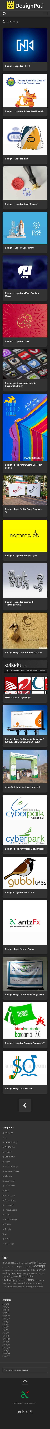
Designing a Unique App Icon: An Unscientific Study (20, 384)
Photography (10, 1195)
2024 (5, 1310)
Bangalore (34, 1262)
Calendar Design (11, 1142)
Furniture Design (11, 1166)
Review (8, 1215)
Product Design (11, 1210)
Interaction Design (12, 1171)
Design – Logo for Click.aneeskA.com (23, 652)
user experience (16, 1287)
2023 (5, 1313)
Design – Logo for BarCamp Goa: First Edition (23, 466)
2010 (5, 1350)
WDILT (7, 1239)
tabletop (39, 1283)
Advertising (18, 1263)
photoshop (26, 1280)
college (18, 1266)
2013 (5, 1342)
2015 (5, 1336)
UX (6, 1234)
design (39, 1266)
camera (5, 1267)
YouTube (40, 1287)
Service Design (11, 1220)
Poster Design (10, 1200)
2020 (5, 1322)
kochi (4, 1274)
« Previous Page (25, 1105)
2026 (5, 1304)
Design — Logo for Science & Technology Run (19, 603)
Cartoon (8, 1152)
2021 (5, 1319)
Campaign (11, 1267)
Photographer (26, 1276)
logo (9, 1273)
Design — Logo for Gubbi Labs (19, 892)
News (7, 1191)
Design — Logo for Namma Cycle (21, 555)
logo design (17, 1273)
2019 (5, 1324)
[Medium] (19, 1411)
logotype (26, 1273)
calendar (42, 1263)
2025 (5, 1307)
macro (32, 1274)
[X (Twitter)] (27, 1411)
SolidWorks (33, 1283)
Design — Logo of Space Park (19, 248)
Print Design (9, 1205)
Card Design (10, 1147)
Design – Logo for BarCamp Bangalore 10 (24, 510)
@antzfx (6, 1263)
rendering (20, 1283)
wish (34, 1287)
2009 (5, 1353)
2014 (5, 1339)
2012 (5, 1345)
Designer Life (10, 1157)
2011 (5, 1347)
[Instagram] (30, 1411)
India (33, 1269)
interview (40, 1269)
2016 (5, 1333)
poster (37, 1280)
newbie (5, 1277)
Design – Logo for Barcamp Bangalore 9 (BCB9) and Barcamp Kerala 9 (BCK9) (24, 740)
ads (12, 1263)
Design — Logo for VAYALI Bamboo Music (22, 294)
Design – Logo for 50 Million (18, 1088)
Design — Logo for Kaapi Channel (21, 204)
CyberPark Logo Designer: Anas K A (22, 787)
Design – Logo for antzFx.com (19, 949)
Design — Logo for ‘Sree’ (17, 341)
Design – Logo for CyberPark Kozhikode (24, 849)
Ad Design (9, 1133)
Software (8, 1224)
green (14, 1270)
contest (24, 1267)
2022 (5, 1316)
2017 (5, 1330)
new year (11, 1277)
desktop (5, 1270)
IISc (28, 1269)
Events (7, 1162)
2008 (5, 1356)
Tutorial (8, 1229)
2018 (5, 1327)
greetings (19, 1270)
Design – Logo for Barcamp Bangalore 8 (24, 994)
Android (25, 1263)
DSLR (10, 1270)
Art (6, 1138)
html (24, 1270)
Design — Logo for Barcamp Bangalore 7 (24, 1043)
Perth (16, 1277)
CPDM (30, 1266)
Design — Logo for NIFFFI (17, 66)
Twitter (6, 1286)
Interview (8, 1176)
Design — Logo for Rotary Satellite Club (24, 111)
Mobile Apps (10, 1186)
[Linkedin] (23, 1411)
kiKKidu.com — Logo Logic (18, 697)
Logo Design (10, 1181)
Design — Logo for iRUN (16, 159)
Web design (9, 1244)
